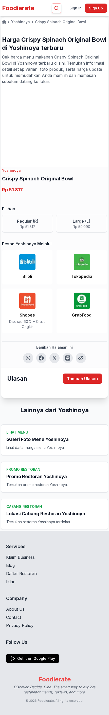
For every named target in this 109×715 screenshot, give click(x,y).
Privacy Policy (19, 625)
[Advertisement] (54, 122)
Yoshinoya (11, 170)
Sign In (75, 8)
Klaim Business (20, 557)
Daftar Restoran (21, 573)
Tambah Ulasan (82, 378)
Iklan (10, 581)
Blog (10, 565)
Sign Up (96, 8)
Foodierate (18, 8)
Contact (13, 617)
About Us (15, 609)
